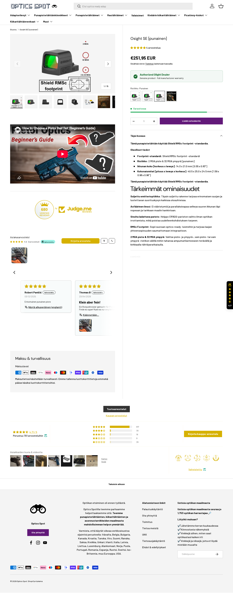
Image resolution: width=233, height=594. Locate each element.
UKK (144, 534)
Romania (93, 549)
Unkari (101, 542)
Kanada (82, 538)
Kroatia (92, 538)
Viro (109, 538)
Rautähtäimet (115, 15)
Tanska (102, 538)
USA (118, 553)
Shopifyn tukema (35, 581)
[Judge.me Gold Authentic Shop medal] (188, 458)
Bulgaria (125, 534)
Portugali (82, 549)
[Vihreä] (135, 96)
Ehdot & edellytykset (154, 547)
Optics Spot (22, 581)
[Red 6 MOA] (171, 96)
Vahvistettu (195, 469)
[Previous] (15, 273)
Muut (46, 21)
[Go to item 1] (19, 255)
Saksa (83, 542)
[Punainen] (159, 96)
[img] (30, 432)
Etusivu (13, 29)
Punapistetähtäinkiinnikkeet (51, 15)
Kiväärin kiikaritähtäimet (162, 15)
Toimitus (149, 63)
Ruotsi (113, 549)
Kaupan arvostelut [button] (116, 415)
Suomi (116, 538)
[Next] (110, 273)
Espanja (103, 549)
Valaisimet (137, 15)
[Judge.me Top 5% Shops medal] (216, 458)
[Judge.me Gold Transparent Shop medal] (197, 458)
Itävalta (106, 534)
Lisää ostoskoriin (191, 120)
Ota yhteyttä (38, 532)
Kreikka (92, 542)
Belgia (115, 534)
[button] (138, 47)
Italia (117, 542)
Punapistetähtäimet (88, 15)
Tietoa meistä (150, 528)
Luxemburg (93, 545)
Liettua (82, 545)
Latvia (124, 542)
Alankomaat (108, 545)
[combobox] (133, 6)
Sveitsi (122, 549)
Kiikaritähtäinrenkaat (22, 21)
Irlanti (109, 542)
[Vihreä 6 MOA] (147, 96)
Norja (119, 545)
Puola (127, 545)
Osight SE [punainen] (29, 29)
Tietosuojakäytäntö (153, 540)
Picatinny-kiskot (194, 15)
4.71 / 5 (33, 431)
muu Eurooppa (106, 553)
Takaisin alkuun (116, 484)
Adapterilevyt (18, 15)
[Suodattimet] (104, 241)
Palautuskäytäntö (152, 509)
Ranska (125, 538)
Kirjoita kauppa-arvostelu (203, 433)
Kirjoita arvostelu (81, 240)
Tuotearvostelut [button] (116, 408)
